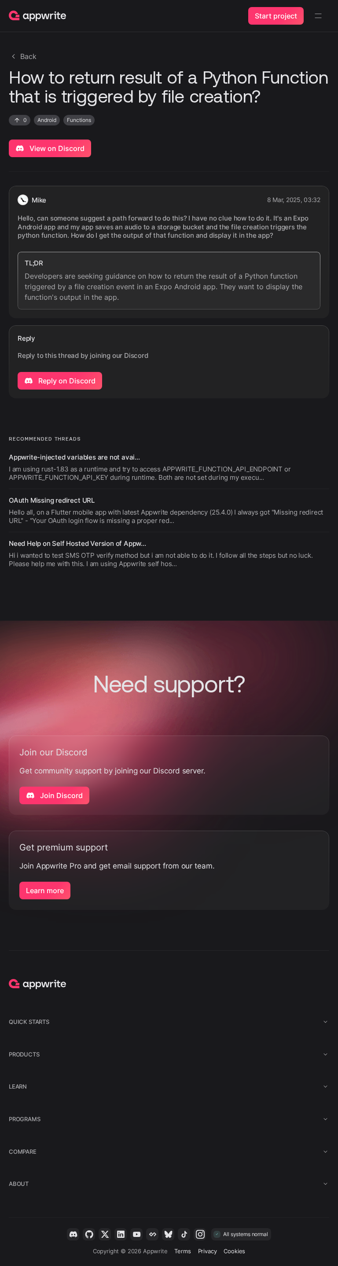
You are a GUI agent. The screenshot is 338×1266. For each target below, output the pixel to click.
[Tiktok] (184, 1234)
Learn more (45, 890)
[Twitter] (105, 1234)
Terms (182, 1251)
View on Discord (56, 148)
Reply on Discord (66, 380)
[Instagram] (200, 1234)
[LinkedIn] (120, 1234)
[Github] (89, 1234)
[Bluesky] (168, 1234)
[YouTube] (136, 1234)
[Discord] (73, 1234)
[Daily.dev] (152, 1234)
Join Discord (60, 795)
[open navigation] (318, 16)
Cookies (234, 1251)
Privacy (207, 1251)
